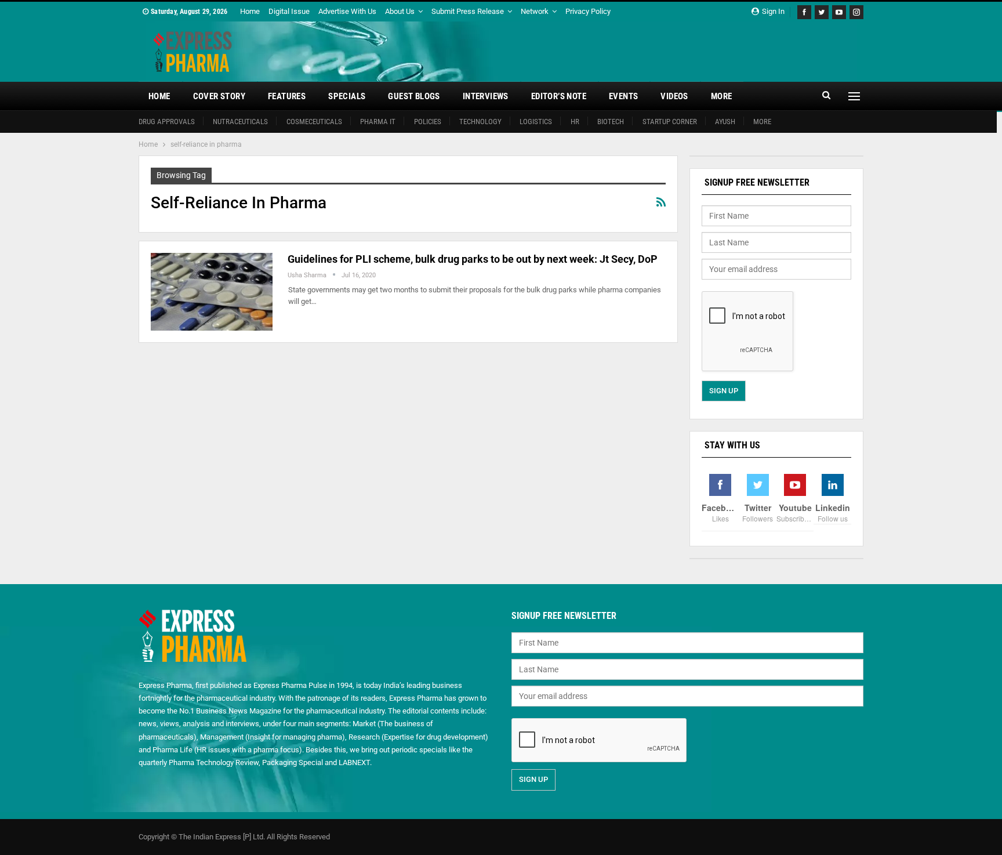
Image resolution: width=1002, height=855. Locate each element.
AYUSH (725, 121)
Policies (427, 121)
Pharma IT (377, 121)
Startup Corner (669, 121)
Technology (480, 121)
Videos (674, 96)
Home (250, 11)
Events (623, 96)
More (721, 96)
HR (575, 121)
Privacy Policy (588, 11)
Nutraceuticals (240, 121)
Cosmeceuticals (314, 121)
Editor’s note (558, 96)
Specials (346, 96)
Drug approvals (167, 121)
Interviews (486, 96)
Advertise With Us (347, 11)
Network (535, 11)
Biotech (610, 121)
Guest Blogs (414, 96)
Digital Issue (289, 11)
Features (287, 96)
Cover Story (219, 96)
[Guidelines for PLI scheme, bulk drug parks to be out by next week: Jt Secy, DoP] (212, 292)
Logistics (536, 121)
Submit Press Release (467, 11)
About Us (400, 11)
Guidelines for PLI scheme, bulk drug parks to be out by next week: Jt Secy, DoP (473, 259)
